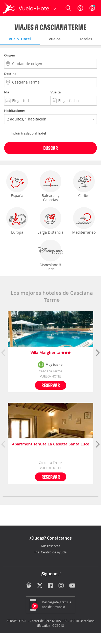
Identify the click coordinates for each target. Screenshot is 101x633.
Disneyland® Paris (51, 266)
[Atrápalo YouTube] (72, 586)
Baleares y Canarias (50, 197)
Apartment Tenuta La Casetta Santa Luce (50, 444)
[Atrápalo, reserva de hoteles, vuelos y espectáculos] (9, 8)
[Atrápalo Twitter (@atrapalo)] (40, 586)
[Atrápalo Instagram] (61, 586)
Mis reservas (50, 546)
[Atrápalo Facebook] (51, 586)
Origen (9, 55)
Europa (17, 232)
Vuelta (56, 92)
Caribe (83, 195)
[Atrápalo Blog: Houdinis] (29, 585)
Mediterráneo (84, 232)
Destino (10, 73)
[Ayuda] (80, 8)
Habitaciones (14, 110)
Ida (6, 92)
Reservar (50, 385)
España (17, 195)
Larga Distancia (50, 232)
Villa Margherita (46, 352)
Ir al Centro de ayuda (50, 552)
